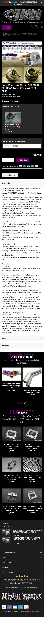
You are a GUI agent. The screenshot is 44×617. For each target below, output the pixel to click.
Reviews (5, 346)
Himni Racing (19, 611)
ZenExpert (36, 611)
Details (4, 339)
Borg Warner (16, 96)
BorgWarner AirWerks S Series (28, 33)
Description (7, 183)
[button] (18, 403)
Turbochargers (13, 33)
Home (5, 33)
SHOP (8, 27)
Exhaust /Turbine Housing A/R (15, 141)
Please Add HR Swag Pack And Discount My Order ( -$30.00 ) (12, 128)
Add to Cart (23, 160)
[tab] (22, 183)
